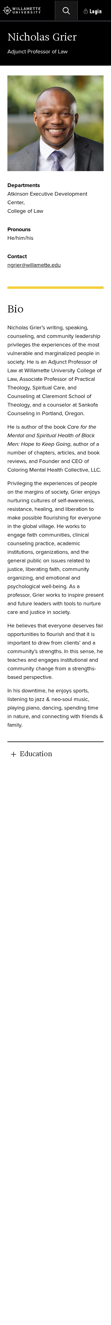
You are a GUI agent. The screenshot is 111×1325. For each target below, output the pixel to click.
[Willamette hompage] (21, 10)
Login (96, 11)
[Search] (66, 10)
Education (36, 754)
